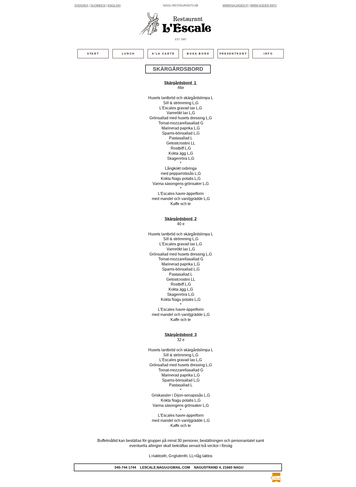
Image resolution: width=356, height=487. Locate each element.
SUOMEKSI (98, 5)
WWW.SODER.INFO (263, 5)
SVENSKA (81, 5)
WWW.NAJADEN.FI (235, 5)
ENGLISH (114, 5)
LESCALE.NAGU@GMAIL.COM (165, 467)
